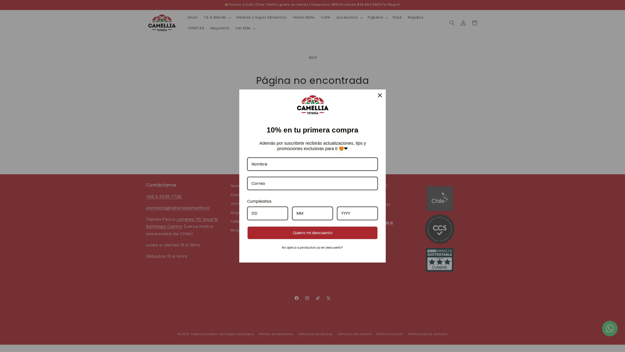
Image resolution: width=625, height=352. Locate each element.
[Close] (380, 95)
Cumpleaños (259, 201)
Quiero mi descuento (313, 233)
